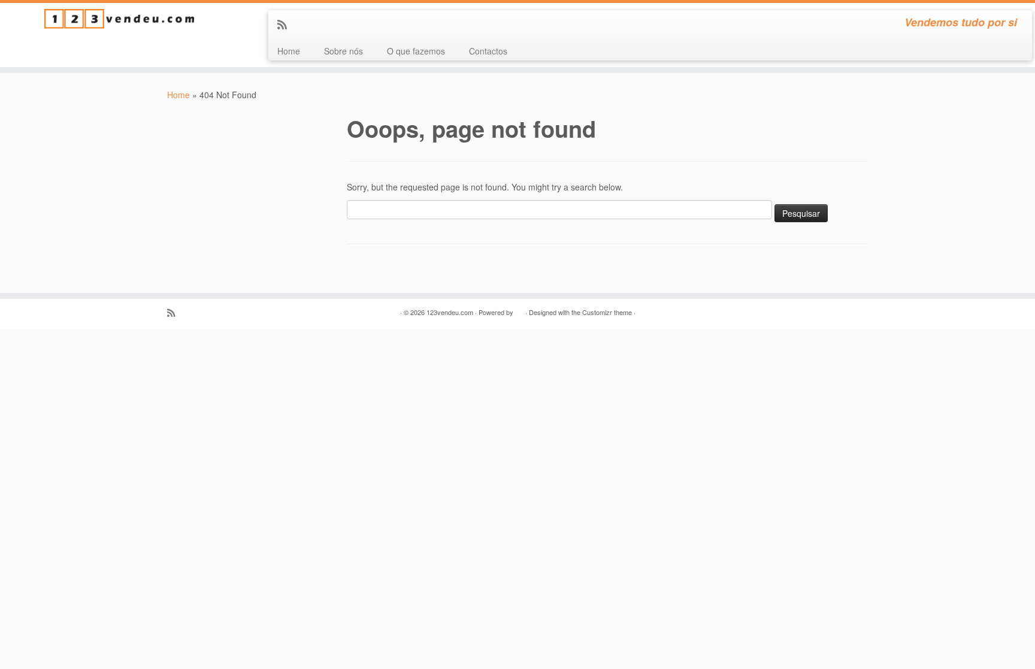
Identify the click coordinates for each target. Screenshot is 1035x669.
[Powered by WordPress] (519, 309)
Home (288, 51)
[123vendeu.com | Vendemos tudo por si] (119, 19)
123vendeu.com (449, 312)
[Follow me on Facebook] (303, 24)
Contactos (488, 51)
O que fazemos (416, 51)
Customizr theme (607, 312)
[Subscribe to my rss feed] (286, 24)
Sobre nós (343, 51)
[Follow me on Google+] (319, 24)
